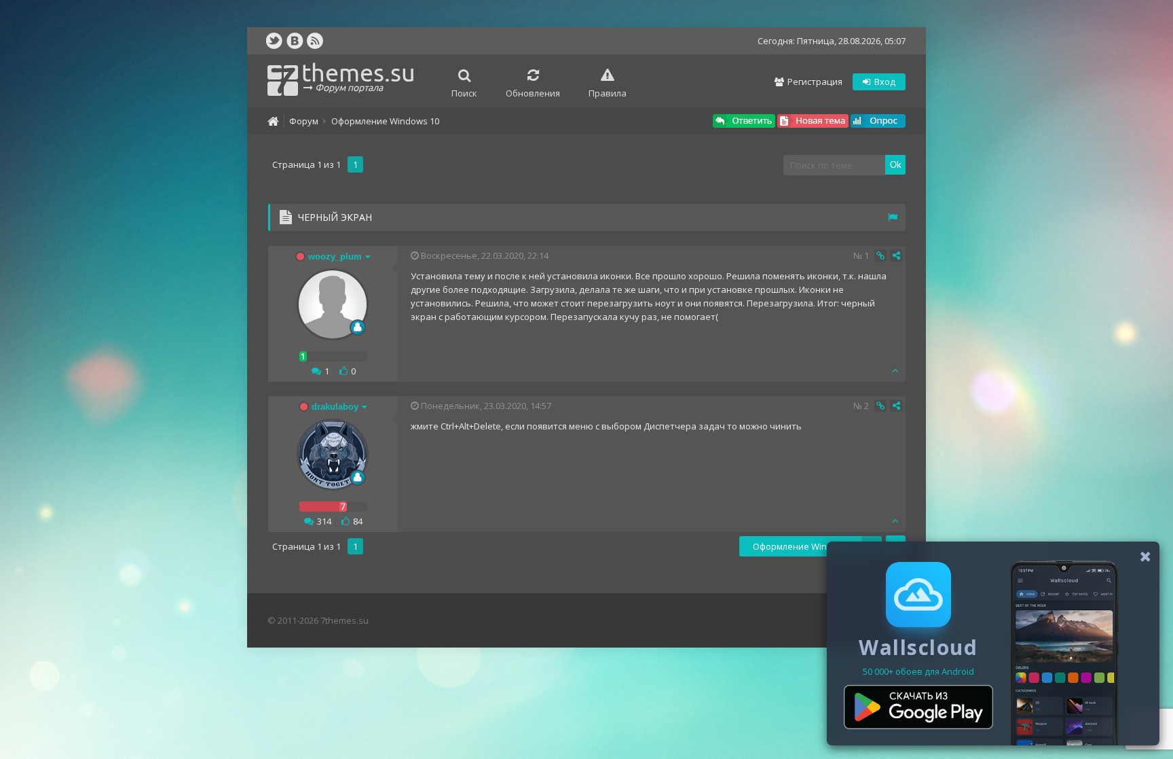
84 (357, 521)
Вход (883, 81)
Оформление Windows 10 (385, 121)
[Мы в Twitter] (274, 41)
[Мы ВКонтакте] (294, 41)
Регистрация (813, 81)
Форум (303, 121)
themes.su (358, 76)
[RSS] (315, 41)
